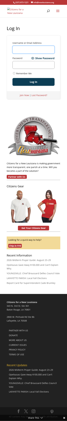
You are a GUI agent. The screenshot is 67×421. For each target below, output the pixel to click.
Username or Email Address (27, 42)
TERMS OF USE (16, 354)
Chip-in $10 (15, 245)
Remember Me (24, 73)
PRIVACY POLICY (17, 349)
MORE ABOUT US (18, 340)
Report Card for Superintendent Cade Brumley (31, 282)
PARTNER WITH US (18, 330)
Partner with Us (16, 176)
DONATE (13, 335)
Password (17, 58)
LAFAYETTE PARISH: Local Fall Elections (27, 278)
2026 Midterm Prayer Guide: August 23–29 (29, 260)
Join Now (24, 95)
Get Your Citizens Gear (34, 228)
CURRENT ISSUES (18, 344)
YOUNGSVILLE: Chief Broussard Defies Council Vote (33, 273)
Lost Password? (39, 95)
